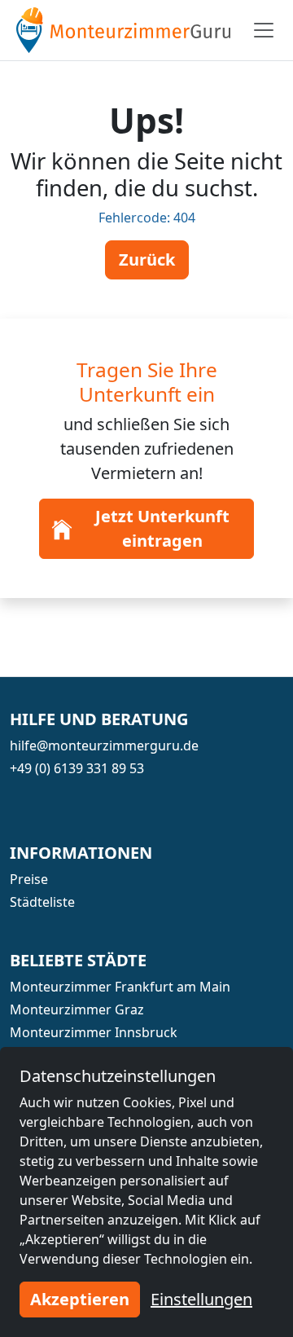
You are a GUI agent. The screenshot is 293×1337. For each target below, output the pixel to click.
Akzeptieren (79, 1299)
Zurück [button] (147, 259)
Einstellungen (201, 1299)
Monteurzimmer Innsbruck (93, 1032)
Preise (29, 879)
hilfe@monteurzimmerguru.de (104, 745)
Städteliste (42, 902)
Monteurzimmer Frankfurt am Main (120, 987)
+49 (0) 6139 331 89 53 (77, 768)
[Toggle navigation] (264, 30)
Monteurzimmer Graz (77, 1009)
